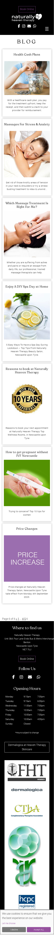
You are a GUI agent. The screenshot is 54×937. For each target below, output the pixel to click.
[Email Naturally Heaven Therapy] (29, 26)
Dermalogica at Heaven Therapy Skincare (27, 747)
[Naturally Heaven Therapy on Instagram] (23, 26)
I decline (14, 929)
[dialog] (27, 922)
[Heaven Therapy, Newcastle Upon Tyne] (27, 20)
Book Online (27, 9)
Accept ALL (39, 929)
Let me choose (8, 923)
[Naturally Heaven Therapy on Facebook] (19, 26)
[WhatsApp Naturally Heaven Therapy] (34, 26)
